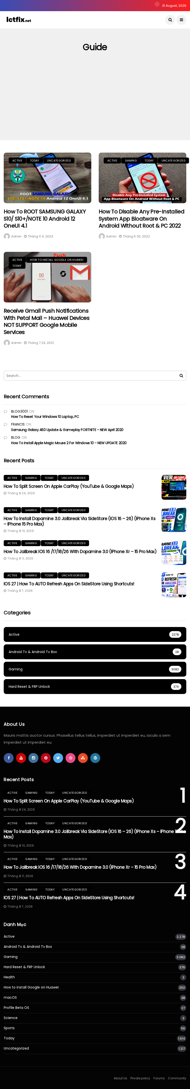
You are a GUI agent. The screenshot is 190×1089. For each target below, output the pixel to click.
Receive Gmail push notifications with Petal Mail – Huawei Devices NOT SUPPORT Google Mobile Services (46, 321)
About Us (120, 1078)
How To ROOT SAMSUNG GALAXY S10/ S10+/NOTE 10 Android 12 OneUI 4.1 (45, 219)
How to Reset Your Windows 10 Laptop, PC (45, 416)
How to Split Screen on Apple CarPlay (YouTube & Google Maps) (69, 486)
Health (9, 977)
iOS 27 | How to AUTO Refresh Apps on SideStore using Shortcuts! (69, 584)
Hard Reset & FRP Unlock (24, 967)
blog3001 (19, 411)
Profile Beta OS (16, 1008)
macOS (10, 997)
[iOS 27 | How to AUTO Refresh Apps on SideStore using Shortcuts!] (174, 584)
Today (34, 161)
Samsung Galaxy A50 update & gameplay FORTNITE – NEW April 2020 (67, 429)
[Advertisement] (95, 103)
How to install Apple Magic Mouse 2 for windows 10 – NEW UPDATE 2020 (69, 442)
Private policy (140, 1078)
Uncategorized (59, 161)
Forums (159, 1078)
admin (16, 236)
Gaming (131, 161)
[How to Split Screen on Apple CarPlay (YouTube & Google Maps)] (174, 487)
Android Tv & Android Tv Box (28, 947)
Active (17, 161)
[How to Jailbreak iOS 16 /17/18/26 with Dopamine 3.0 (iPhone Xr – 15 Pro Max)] (174, 552)
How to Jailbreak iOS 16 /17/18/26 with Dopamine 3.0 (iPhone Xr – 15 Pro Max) (80, 552)
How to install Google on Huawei (56, 260)
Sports (9, 1028)
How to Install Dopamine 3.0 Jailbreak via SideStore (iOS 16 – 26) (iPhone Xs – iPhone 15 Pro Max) (79, 521)
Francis (18, 424)
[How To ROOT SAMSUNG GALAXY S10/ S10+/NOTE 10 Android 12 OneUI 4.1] (47, 178)
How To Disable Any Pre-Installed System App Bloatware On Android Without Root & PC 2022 (141, 219)
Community (177, 1078)
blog (15, 437)
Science (11, 1018)
